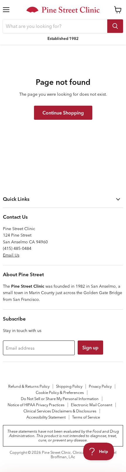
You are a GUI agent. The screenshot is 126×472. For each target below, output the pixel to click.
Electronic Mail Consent (91, 404)
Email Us (11, 255)
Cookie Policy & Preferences (60, 392)
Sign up (90, 347)
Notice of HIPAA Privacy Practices (36, 404)
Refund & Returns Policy (29, 386)
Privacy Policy (100, 386)
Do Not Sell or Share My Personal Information (60, 398)
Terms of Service (86, 417)
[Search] (115, 26)
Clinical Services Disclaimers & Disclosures (59, 411)
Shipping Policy (69, 386)
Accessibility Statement (46, 417)
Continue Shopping (63, 113)
